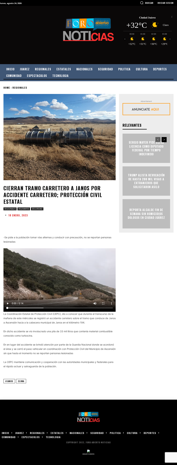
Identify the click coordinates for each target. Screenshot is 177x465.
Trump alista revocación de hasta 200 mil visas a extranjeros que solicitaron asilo (146, 181)
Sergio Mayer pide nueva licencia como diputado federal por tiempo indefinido (146, 148)
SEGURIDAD (37, 209)
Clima (21, 381)
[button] (146, 2)
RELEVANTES (23, 209)
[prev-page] (157, 139)
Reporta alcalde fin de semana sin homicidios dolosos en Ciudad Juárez (146, 214)
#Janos (9, 381)
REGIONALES (19, 87)
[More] (114, 223)
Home (6, 87)
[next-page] (164, 139)
